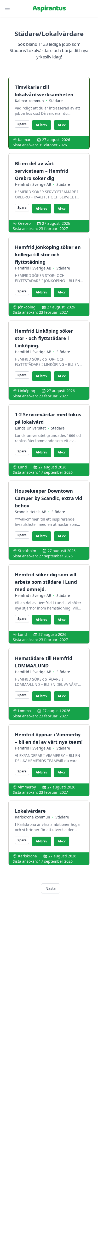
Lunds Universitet (30, 428)
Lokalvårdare (30, 811)
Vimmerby (27, 787)
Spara (22, 124)
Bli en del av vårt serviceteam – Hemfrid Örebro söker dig (41, 170)
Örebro (24, 223)
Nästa (50, 888)
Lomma (24, 710)
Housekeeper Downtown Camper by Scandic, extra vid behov (48, 498)
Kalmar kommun (29, 100)
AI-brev (41, 125)
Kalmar (24, 139)
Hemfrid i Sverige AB (33, 184)
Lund (22, 466)
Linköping (26, 390)
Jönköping (27, 306)
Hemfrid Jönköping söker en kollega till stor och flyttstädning (48, 254)
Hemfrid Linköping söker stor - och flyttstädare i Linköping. (44, 338)
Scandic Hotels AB (30, 511)
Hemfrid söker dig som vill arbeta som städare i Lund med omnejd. (46, 581)
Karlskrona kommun (32, 817)
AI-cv (62, 125)
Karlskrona (27, 855)
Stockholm (27, 550)
